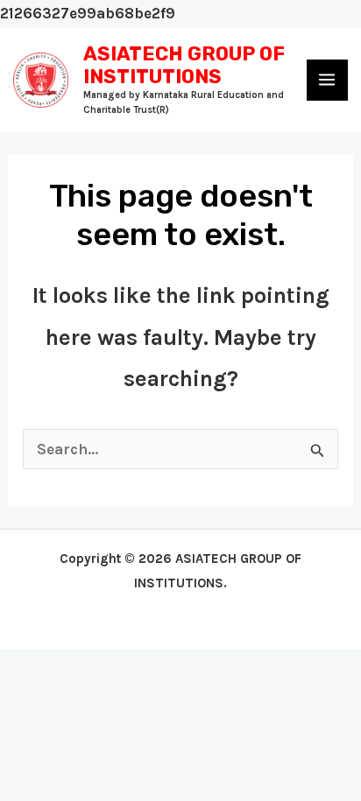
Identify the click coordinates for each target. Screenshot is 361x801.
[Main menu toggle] (328, 81)
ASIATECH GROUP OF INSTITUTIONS (184, 65)
